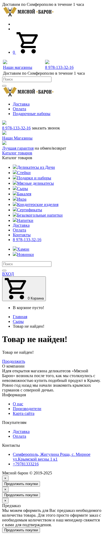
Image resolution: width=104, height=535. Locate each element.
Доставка (21, 104)
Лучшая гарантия (18, 148)
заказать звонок (46, 128)
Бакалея (24, 194)
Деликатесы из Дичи (36, 167)
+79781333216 (26, 464)
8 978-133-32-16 (16, 128)
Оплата (19, 109)
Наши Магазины (17, 138)
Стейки (24, 172)
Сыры (22, 188)
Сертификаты (29, 210)
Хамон (23, 249)
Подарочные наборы (31, 113)
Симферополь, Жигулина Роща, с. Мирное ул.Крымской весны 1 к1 (51, 456)
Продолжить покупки (21, 484)
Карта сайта (23, 413)
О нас (18, 404)
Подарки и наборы (34, 178)
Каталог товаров (17, 153)
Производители (27, 408)
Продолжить (13, 361)
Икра (21, 199)
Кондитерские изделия (37, 204)
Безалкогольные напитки (40, 215)
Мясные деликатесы (35, 183)
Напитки (25, 220)
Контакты (22, 235)
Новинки (25, 254)
